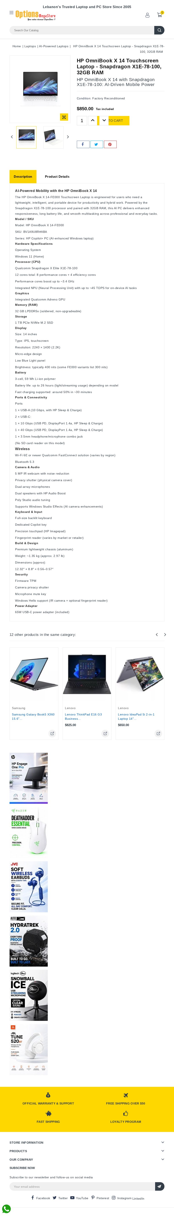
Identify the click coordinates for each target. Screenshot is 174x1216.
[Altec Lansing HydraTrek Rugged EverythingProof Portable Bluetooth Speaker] (29, 941)
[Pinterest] (110, 144)
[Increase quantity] (92, 120)
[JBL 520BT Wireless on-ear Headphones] (29, 1049)
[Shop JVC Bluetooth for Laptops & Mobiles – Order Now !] (29, 886)
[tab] (23, 176)
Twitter (63, 1198)
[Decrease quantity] (104, 120)
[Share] (83, 144)
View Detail (52, 733)
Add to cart (111, 120)
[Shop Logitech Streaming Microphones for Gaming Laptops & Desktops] (29, 995)
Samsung (18, 708)
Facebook (43, 1198)
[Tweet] (97, 144)
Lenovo (70, 708)
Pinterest (103, 1198)
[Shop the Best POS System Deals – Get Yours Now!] (29, 778)
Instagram (124, 1198)
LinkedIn (138, 1198)
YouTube (82, 1198)
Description (23, 176)
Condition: (84, 98)
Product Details (57, 176)
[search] (159, 30)
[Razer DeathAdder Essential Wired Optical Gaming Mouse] (29, 832)
